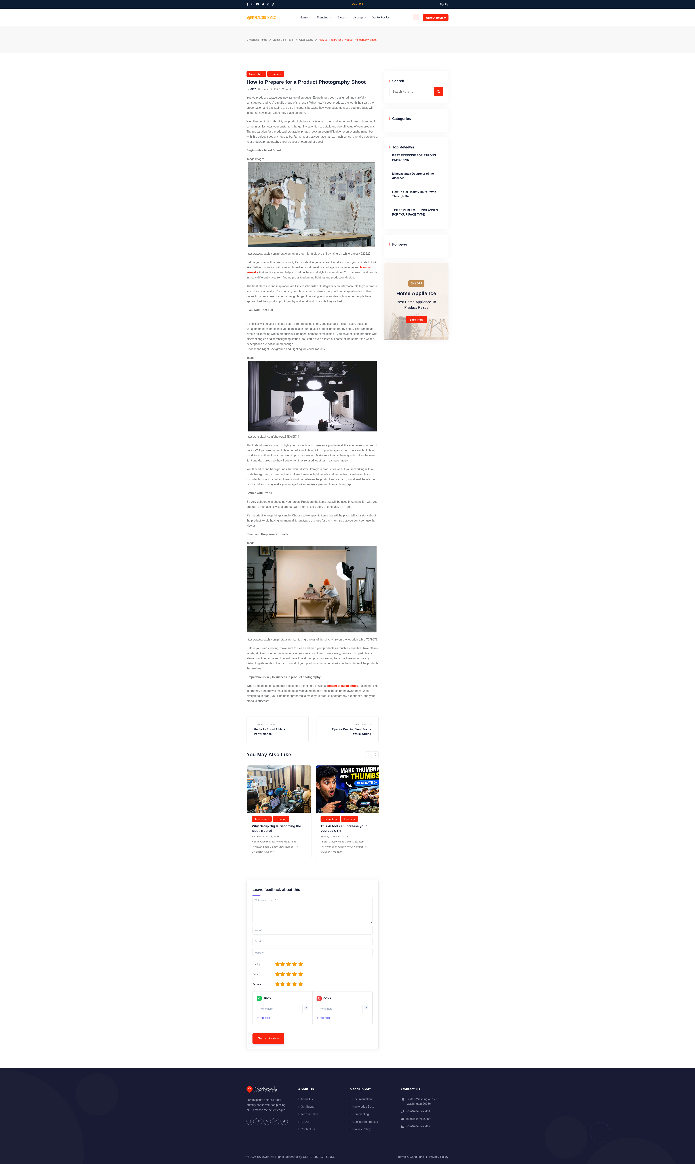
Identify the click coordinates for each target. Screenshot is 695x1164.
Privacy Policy (361, 1129)
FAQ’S (305, 1121)
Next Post (361, 724)
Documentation (362, 1099)
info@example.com (418, 1118)
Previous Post (267, 724)
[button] (368, 754)
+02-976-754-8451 (418, 1111)
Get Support (308, 1106)
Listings (358, 17)
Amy (258, 836)
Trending (322, 17)
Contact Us (308, 1129)
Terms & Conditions (411, 1157)
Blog (341, 17)
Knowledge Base (363, 1106)
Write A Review (436, 17)
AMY (253, 89)
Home (304, 17)
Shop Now (416, 319)
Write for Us (381, 17)
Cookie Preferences (365, 1121)
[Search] (416, 17)
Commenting (360, 1114)
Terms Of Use (309, 1114)
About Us (307, 1099)
